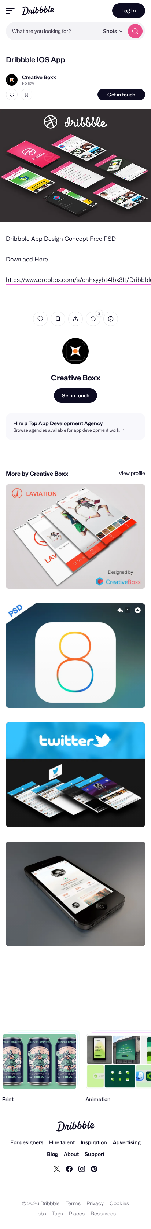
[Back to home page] (38, 10)
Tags (57, 1213)
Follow (28, 83)
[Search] (135, 31)
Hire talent (62, 1142)
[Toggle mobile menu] (10, 10)
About (71, 1154)
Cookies (119, 1203)
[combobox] (52, 31)
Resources (103, 1213)
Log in (128, 10)
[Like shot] (12, 94)
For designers (26, 1142)
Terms (73, 1203)
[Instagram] (81, 1168)
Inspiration (94, 1142)
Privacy (95, 1203)
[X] (57, 1168)
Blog (52, 1154)
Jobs (41, 1213)
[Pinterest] (94, 1168)
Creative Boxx (39, 77)
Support (94, 1154)
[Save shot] (26, 94)
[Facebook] (69, 1168)
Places (77, 1213)
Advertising (127, 1142)
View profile (132, 473)
